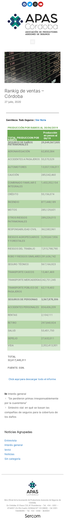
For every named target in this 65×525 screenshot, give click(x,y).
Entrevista (11, 440)
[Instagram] (35, 4)
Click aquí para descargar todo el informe (32, 379)
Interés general (17, 393)
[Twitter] (29, 4)
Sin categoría (12, 458)
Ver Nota (40, 120)
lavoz (8, 449)
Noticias (9, 454)
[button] (32, 41)
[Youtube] (40, 4)
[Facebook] (24, 4)
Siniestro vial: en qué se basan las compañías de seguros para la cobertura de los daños (31, 412)
